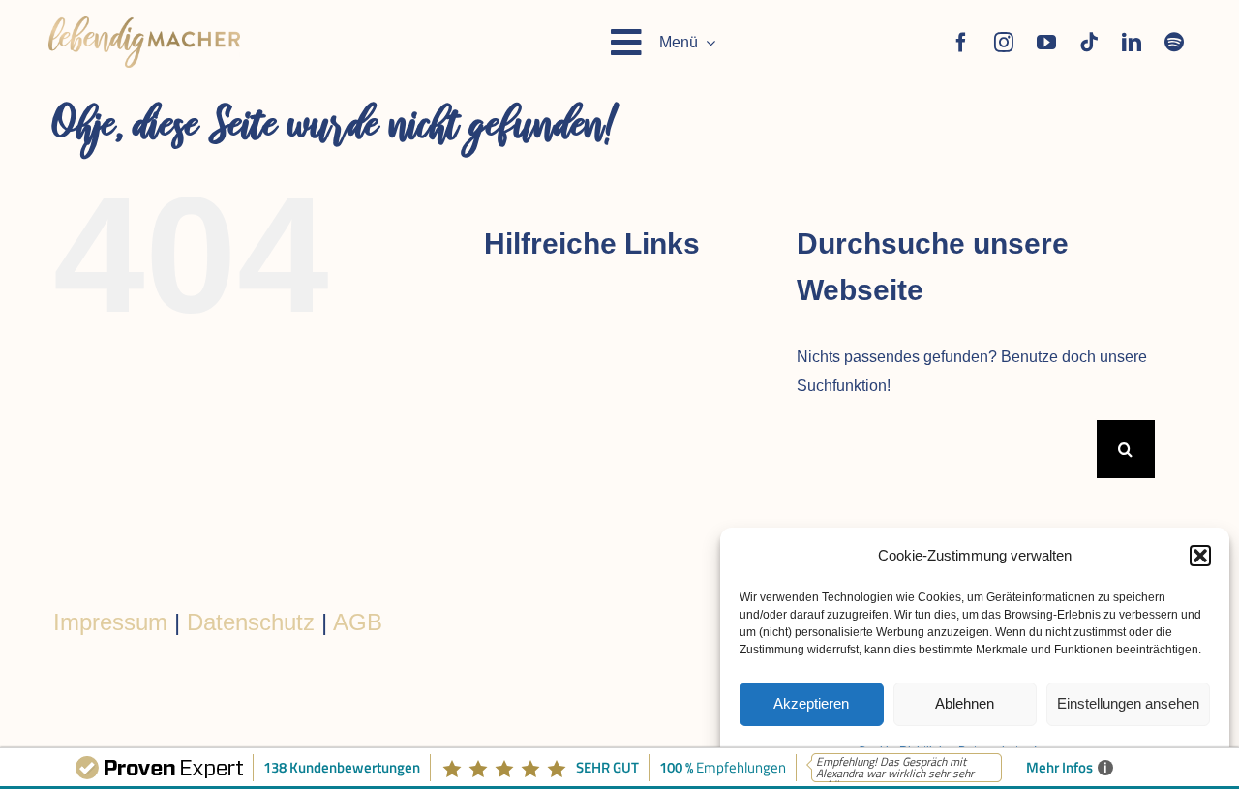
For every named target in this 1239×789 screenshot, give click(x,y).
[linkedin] (1131, 42)
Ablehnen (964, 703)
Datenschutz (251, 622)
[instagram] (1003, 42)
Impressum (110, 622)
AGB (357, 622)
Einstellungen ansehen (1128, 703)
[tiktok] (1089, 42)
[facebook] (961, 42)
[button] (1200, 555)
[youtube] (1046, 42)
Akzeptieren (811, 703)
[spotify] (1174, 42)
